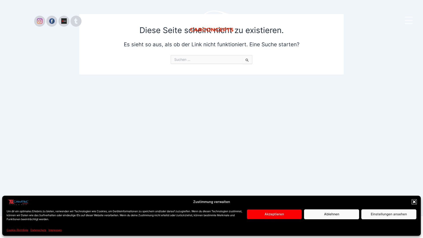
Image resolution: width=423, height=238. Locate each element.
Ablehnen (331, 214)
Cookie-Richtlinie (17, 230)
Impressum (55, 230)
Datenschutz (38, 230)
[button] (414, 202)
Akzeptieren (274, 214)
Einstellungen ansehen (389, 214)
